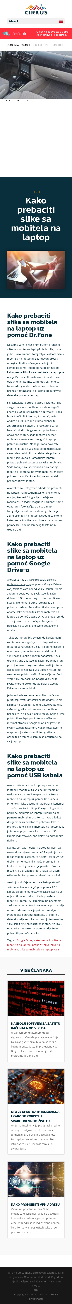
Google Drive (24, 940)
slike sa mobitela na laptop (36, 949)
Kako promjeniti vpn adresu (35, 1204)
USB (56, 949)
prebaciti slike (40, 945)
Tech (36, 191)
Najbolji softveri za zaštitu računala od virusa (35, 1026)
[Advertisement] (36, 139)
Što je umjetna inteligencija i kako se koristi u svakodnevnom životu (35, 1116)
